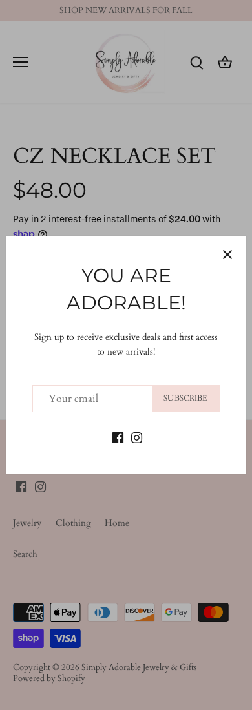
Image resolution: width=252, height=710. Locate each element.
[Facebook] (117, 436)
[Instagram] (136, 436)
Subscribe (185, 398)
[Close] (227, 254)
